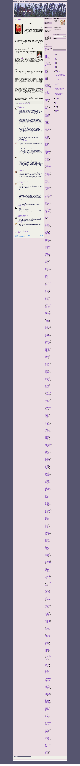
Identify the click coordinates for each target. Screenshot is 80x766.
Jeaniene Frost (47, 337)
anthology (46, 116)
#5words (46, 49)
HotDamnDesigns (47, 313)
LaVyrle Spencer (47, 447)
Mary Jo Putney (47, 501)
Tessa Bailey (47, 707)
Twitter (46, 721)
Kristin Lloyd (47, 425)
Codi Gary (46, 197)
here (45, 44)
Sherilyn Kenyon (47, 652)
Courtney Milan (47, 209)
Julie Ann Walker (47, 380)
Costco (46, 208)
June (56, 103)
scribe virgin (47, 630)
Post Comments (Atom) (22, 236)
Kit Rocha (46, 416)
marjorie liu (46, 495)
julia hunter (26, 103)
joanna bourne (47, 359)
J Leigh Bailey (47, 320)
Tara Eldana (47, 703)
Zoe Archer (46, 752)
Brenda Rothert (47, 151)
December (57, 71)
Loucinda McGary (47, 474)
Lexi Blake (46, 453)
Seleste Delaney (47, 636)
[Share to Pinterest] (29, 102)
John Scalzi (46, 364)
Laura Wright (47, 443)
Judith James (47, 371)
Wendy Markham (47, 739)
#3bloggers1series (48, 48)
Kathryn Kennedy (47, 399)
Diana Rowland (47, 227)
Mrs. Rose (46, 519)
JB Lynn (46, 336)
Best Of (25, 1)
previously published (48, 562)
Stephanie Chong (47, 677)
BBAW (46, 130)
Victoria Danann (47, 729)
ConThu (46, 205)
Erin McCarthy (47, 260)
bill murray (46, 142)
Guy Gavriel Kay (47, 300)
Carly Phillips (47, 160)
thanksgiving (47, 709)
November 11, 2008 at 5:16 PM (23, 221)
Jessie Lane (47, 350)
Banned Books (47, 124)
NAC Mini (46, 524)
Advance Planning (58, 80)
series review (47, 641)
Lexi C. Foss (47, 454)
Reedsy (46, 584)
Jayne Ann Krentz (47, 335)
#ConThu (46, 51)
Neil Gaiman (47, 532)
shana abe (46, 643)
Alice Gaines (47, 94)
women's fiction (47, 747)
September (57, 99)
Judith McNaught (47, 372)
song (46, 665)
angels (46, 108)
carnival (46, 161)
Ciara (46, 189)
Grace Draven (47, 297)
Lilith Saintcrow (47, 458)
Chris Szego (47, 181)
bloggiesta (46, 144)
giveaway (46, 292)
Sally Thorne (47, 612)
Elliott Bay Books (47, 254)
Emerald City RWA (32, 24)
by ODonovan (47, 153)
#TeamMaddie (47, 64)
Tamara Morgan (47, 701)
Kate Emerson (47, 395)
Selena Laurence (47, 635)
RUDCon (46, 606)
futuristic (46, 277)
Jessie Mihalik (47, 351)
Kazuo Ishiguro (47, 403)
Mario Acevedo (47, 494)
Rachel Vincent (47, 576)
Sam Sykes (46, 613)
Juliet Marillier (47, 385)
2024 (46, 80)
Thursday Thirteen (47, 714)
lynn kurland (47, 480)
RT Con (46, 604)
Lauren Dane (47, 445)
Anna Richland (47, 113)
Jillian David (47, 355)
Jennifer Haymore (47, 344)
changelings (47, 173)
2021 (55, 53)
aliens (46, 95)
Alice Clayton (47, 93)
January (56, 110)
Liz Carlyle (46, 465)
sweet (46, 696)
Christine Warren (47, 187)
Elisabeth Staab (47, 246)
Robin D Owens (47, 592)
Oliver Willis (47, 542)
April (56, 106)
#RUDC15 (46, 57)
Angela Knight (47, 107)
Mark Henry (46, 496)
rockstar (46, 598)
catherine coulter (47, 168)
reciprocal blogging (48, 582)
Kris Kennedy (47, 421)
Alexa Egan (46, 91)
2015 (46, 76)
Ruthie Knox (47, 608)
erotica (46, 263)
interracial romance (48, 318)
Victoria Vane (47, 730)
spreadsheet (47, 671)
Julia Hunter (23, 58)
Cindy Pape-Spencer (48, 190)
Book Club (46, 146)
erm (45, 262)
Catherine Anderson (48, 166)
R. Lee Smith (47, 571)
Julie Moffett (47, 381)
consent (46, 202)
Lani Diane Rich (47, 431)
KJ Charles (46, 417)
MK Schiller (46, 517)
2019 (46, 79)
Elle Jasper (46, 253)
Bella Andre (46, 131)
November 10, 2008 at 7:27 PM (23, 181)
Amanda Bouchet (47, 102)
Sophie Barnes (47, 667)
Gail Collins (46, 278)
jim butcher (46, 357)
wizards (46, 746)
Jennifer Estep (47, 343)
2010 (46, 70)
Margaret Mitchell (47, 488)
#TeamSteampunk (47, 65)
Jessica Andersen (47, 348)
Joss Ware (46, 369)
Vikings (46, 732)
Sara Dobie (46, 619)
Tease (56, 97)
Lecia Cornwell (47, 452)
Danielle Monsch (47, 216)
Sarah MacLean (47, 621)
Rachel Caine (47, 575)
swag (46, 695)
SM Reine (46, 659)
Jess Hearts (47, 347)
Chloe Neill (46, 180)
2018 (46, 78)
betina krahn (47, 137)
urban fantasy (47, 724)
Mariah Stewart (47, 489)
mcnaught (46, 505)
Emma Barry (47, 256)
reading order (47, 578)
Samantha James (47, 614)
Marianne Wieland (48, 490)
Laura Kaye (46, 438)
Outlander (46, 547)
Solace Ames (47, 664)
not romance (47, 539)
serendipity (46, 637)
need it (46, 531)
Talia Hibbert (47, 700)
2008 (55, 70)
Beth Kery (46, 136)
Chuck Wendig (47, 188)
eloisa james (47, 255)
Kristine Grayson (47, 428)
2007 (55, 111)
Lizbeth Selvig (47, 466)
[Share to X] (27, 102)
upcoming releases (48, 722)
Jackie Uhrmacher (47, 325)
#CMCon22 (46, 50)
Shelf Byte (46, 648)
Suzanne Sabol (47, 694)
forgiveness (46, 275)
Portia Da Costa (47, 560)
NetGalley (46, 534)
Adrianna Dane (47, 86)
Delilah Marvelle (20, 103)
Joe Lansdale (47, 362)
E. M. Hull (46, 241)
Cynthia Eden (47, 211)
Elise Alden (46, 247)
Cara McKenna (47, 158)
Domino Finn (47, 234)
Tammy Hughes (47, 702)
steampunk (46, 674)
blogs (46, 145)
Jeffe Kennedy (47, 340)
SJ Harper (46, 658)
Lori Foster (46, 472)
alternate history (47, 98)
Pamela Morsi (47, 548)
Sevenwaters (47, 642)
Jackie (46, 322)
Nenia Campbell (47, 533)
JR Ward (46, 370)
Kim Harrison (47, 414)
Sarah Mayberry (47, 622)
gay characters (47, 281)
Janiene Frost (47, 333)
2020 (55, 54)
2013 (46, 73)
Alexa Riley (46, 92)
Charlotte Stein (47, 175)
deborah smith (47, 219)
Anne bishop (47, 114)
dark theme (46, 217)
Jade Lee (46, 328)
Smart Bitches (47, 663)
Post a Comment (17, 232)
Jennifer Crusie (47, 342)
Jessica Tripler (47, 349)
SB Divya (46, 623)
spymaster (46, 672)
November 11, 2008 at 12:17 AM (23, 205)
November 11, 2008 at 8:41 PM (23, 231)
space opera (47, 670)
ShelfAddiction (47, 649)
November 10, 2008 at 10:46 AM (23, 169)
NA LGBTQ (46, 523)
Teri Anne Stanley (47, 706)
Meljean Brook (47, 509)
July (56, 102)
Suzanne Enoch (47, 693)
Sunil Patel (46, 685)
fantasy (46, 268)
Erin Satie (46, 261)
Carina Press (47, 159)
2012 (46, 72)
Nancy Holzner (47, 527)
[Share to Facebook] (28, 102)
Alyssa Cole (47, 99)
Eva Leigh (46, 264)
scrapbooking (47, 629)
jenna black (46, 341)
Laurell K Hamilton (48, 444)
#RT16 (46, 56)
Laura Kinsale (47, 439)
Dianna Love (47, 231)
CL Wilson (46, 194)
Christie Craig (47, 182)
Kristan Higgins (47, 423)
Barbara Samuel (47, 129)
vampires (46, 725)
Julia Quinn (29, 103)
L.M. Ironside (47, 430)
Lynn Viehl (46, 481)
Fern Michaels (47, 274)
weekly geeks (47, 737)
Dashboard (29, 1)
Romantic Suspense (48, 599)
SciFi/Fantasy (47, 628)
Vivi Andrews (47, 736)
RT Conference (47, 605)
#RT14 (46, 55)
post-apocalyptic (47, 561)
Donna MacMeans (48, 238)
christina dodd (47, 183)
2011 (46, 71)
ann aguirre (46, 109)
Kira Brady (46, 415)
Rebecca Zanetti (47, 579)
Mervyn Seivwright (48, 510)
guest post (46, 299)
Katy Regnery (47, 401)
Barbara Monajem (47, 128)
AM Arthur (46, 101)
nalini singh (46, 526)
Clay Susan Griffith (48, 195)
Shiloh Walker (47, 655)
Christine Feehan (47, 186)
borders (46, 150)
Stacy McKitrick (47, 673)
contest (46, 204)
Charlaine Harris (47, 174)
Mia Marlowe (47, 512)
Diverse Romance (47, 233)
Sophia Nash (47, 666)
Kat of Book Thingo (48, 392)
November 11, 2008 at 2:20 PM (23, 215)
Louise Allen (47, 475)
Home (29, 235)
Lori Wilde (46, 473)
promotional (47, 567)
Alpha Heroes (22, 11)
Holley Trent (47, 311)
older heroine (47, 541)
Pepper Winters (47, 555)
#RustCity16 (47, 58)
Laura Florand (47, 437)
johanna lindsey (47, 363)
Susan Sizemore (47, 688)
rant (45, 577)
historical (24, 103)
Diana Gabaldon (47, 226)
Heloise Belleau (47, 307)
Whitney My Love (47, 744)
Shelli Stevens (47, 650)
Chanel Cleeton (47, 172)
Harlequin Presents (48, 304)
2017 (55, 58)
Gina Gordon (47, 290)
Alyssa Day (46, 100)
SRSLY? (56, 84)
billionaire (46, 143)
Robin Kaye (47, 593)
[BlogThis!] (26, 102)
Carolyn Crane (19, 170)
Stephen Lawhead (48, 681)
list (45, 461)
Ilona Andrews (47, 314)
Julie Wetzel (47, 384)
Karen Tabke (47, 388)
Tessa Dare (46, 708)
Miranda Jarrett (47, 516)
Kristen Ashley (47, 424)
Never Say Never (57, 95)
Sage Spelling (47, 611)
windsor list (46, 745)
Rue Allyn (46, 607)
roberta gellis (47, 591)
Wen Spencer (47, 738)
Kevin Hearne (47, 410)
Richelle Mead (47, 589)
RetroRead (46, 586)
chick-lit (46, 179)
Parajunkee (46, 549)
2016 (46, 77)
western (46, 743)
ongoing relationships (48, 545)
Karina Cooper (47, 391)
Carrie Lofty (46, 165)
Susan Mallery (47, 687)
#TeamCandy (47, 63)
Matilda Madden (47, 504)
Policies (18, 1)
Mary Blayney (47, 498)
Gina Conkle (47, 289)
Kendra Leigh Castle (48, 407)
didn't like (46, 232)
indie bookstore (47, 315)
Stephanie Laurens (48, 678)
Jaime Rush (47, 329)
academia (46, 85)
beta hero (46, 135)
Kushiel (46, 429)
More (54, 29)
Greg (46, 298)
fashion (46, 270)
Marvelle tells (40, 89)
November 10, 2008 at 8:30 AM (23, 140)
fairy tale (46, 267)
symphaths (46, 699)
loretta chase (47, 469)
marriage (46, 497)
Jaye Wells (46, 334)
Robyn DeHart (47, 597)
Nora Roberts (47, 538)
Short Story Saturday (48, 656)
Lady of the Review (20, 216)
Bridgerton (46, 152)
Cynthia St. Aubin (47, 212)
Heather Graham (47, 306)
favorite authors (47, 271)
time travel (46, 717)
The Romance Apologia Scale (59, 74)
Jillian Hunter (47, 356)
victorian (46, 731)
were (46, 740)
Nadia (46, 525)
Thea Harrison (47, 710)
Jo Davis (46, 358)
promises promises (48, 564)
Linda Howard (47, 459)
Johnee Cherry (47, 365)
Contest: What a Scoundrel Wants (60, 75)
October (56, 98)
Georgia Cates (47, 285)
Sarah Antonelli (47, 620)
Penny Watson (47, 554)
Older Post (41, 235)
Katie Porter (47, 400)
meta (46, 511)
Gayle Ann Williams (48, 282)
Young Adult (47, 751)
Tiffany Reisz (47, 716)
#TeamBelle (47, 62)
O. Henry (46, 540)
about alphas (47, 84)
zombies (46, 753)
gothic (46, 296)
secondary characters (48, 633)
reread (46, 585)
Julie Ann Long (47, 379)
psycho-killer (47, 569)
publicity (46, 570)
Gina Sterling (47, 291)
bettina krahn (47, 138)
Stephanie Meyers (47, 680)
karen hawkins (47, 387)
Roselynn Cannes (47, 601)
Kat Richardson (47, 394)
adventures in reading (48, 87)
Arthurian (46, 121)
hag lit (46, 303)
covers (46, 210)
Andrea (46, 106)
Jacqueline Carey (47, 326)
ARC (45, 120)
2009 (46, 69)
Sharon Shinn (47, 645)
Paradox (56, 78)
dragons (46, 239)
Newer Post (16, 235)
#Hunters (46, 54)
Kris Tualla (46, 422)
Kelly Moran (47, 406)
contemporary (47, 203)
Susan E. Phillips (47, 686)
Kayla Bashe (47, 402)
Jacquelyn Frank (47, 327)
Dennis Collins (47, 224)
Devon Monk (47, 225)
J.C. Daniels (47, 321)
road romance (47, 590)
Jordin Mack (47, 366)
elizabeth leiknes (47, 249)
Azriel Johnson (47, 123)
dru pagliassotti (47, 240)
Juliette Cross (47, 386)
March (56, 107)
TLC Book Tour (47, 718)
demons (46, 223)
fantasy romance (47, 269)
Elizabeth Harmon (47, 248)
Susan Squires (47, 689)
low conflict (46, 476)
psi (45, 568)
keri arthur (46, 409)
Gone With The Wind (48, 293)
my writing (46, 520)
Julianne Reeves (47, 378)
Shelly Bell (46, 651)
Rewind (22, 1)
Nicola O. (18, 141)
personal (46, 556)
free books (46, 276)
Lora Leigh (46, 467)
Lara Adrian (46, 432)
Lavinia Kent (47, 446)
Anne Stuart (47, 115)
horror (46, 312)
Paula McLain (47, 553)
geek (46, 284)
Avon (46, 122)
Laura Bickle (47, 436)
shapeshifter (47, 644)
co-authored (47, 196)
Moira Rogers (47, 518)
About (15, 1)
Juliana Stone (47, 377)
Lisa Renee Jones (47, 460)
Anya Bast (46, 117)
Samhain (46, 615)
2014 (55, 62)
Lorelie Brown (47, 468)
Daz (45, 218)
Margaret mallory (47, 487)
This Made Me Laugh (58, 79)
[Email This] (25, 102)
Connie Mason (47, 201)
